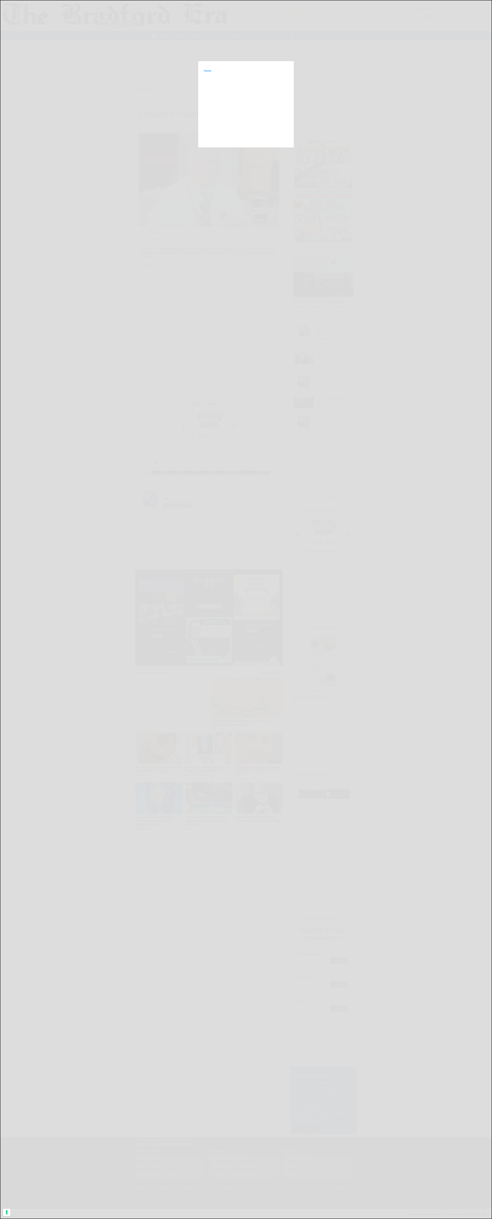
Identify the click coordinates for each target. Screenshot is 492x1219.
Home (207, 70)
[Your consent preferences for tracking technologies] (6, 1212)
